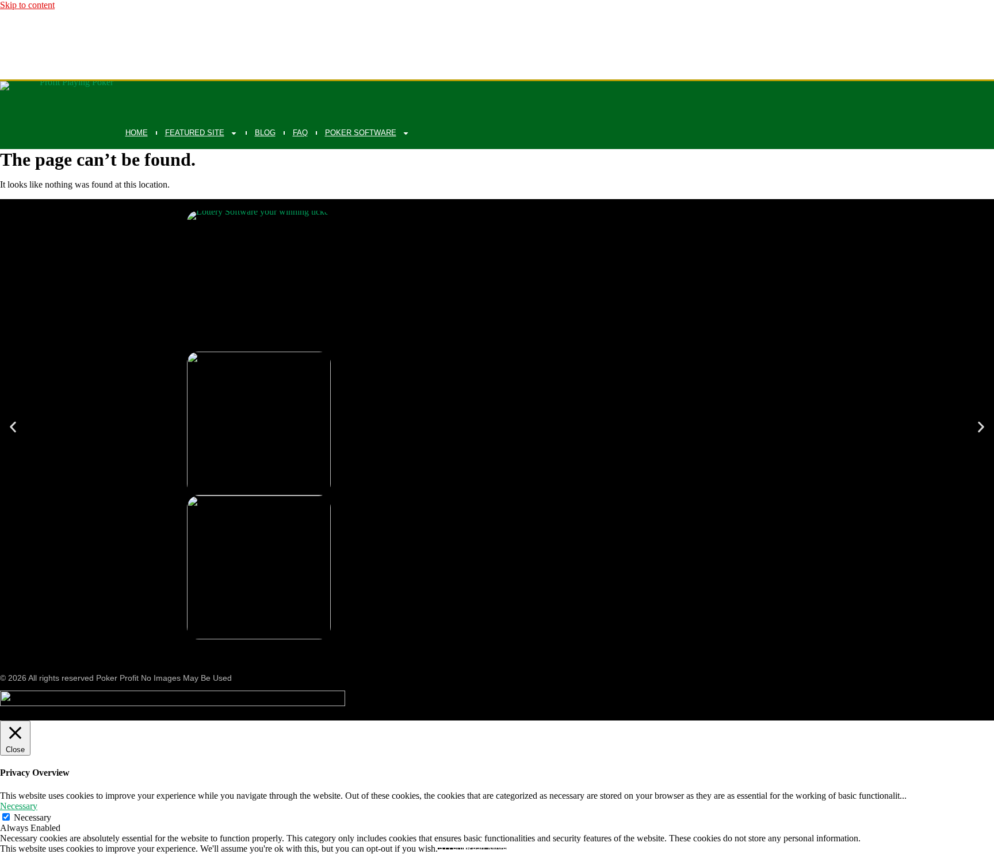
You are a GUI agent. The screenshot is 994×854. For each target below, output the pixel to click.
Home (136, 132)
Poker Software (360, 132)
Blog (265, 132)
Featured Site (194, 132)
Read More (486, 848)
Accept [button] (451, 848)
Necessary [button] (18, 806)
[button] (13, 427)
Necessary (32, 817)
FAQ (300, 132)
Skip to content (27, 5)
